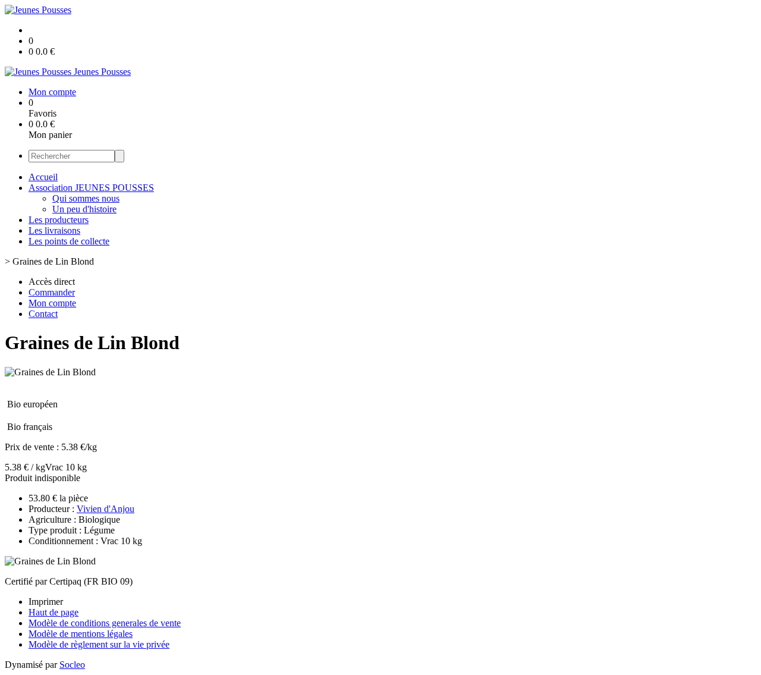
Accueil (43, 177)
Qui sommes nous (86, 198)
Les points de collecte (69, 241)
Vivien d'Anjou (105, 509)
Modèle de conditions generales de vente (105, 623)
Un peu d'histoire (84, 209)
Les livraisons (54, 230)
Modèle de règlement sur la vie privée (99, 644)
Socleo (72, 665)
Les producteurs (59, 220)
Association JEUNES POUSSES (91, 188)
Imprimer (46, 601)
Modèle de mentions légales (81, 634)
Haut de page (53, 612)
